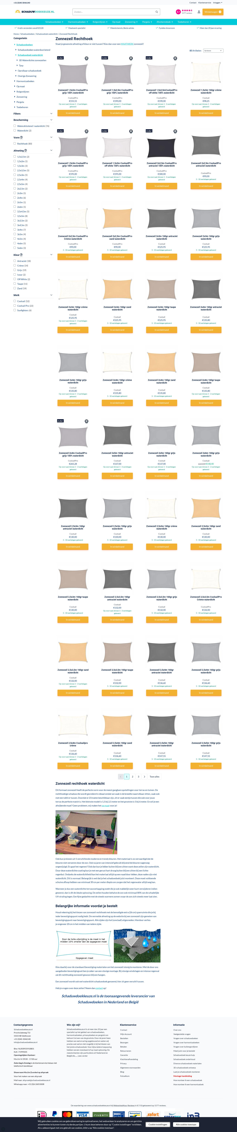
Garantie (124, 1055)
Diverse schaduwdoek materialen (187, 1063)
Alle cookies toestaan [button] (186, 1124)
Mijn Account (126, 1034)
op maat (105, 805)
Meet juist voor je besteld (184, 1051)
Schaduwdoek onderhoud (184, 1059)
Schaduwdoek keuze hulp (184, 1055)
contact (99, 988)
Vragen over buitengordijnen (185, 1046)
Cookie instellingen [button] (158, 1124)
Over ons (177, 1030)
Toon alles (154, 776)
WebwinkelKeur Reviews (124, 1105)
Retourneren (125, 1051)
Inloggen (216, 2)
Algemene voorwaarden (130, 1067)
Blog (122, 1072)
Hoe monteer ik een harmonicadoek (188, 1084)
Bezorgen (124, 1042)
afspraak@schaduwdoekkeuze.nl (36, 1080)
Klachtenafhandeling (129, 1059)
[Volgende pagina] (144, 776)
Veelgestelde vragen (181, 1034)
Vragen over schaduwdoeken (185, 1038)
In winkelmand (73, 113)
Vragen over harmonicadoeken (186, 1042)
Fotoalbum (124, 1076)
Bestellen (124, 1038)
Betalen (123, 1046)
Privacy (123, 1063)
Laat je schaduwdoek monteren (186, 1072)
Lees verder (83, 1056)
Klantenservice (204, 2)
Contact (192, 2)
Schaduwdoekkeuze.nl (23, 1029)
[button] (199, 11)
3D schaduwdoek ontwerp (184, 1067)
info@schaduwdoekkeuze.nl (25, 1042)
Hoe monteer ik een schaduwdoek (187, 1080)
